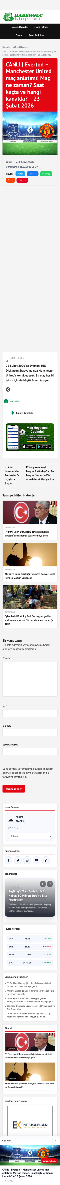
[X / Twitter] (18, 860)
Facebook (32, 173)
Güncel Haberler (20, 26)
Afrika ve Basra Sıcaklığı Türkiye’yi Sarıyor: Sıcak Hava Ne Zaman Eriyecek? (30, 992)
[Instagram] (27, 860)
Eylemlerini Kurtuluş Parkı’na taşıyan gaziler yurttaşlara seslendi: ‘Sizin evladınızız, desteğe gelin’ (30, 1000)
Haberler (6, 47)
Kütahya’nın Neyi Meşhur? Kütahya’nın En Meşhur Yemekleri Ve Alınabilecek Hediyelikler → (40, 475)
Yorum (7, 658)
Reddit (10, 180)
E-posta (7, 725)
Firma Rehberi (41, 26)
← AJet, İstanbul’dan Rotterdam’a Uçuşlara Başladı (12, 475)
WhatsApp (46, 173)
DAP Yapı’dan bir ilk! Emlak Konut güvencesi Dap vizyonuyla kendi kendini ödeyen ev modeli (28, 1015)
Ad (4, 706)
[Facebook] (8, 860)
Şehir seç (13, 827)
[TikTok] (46, 860)
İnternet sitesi (10, 744)
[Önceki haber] (43, 884)
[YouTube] (36, 860)
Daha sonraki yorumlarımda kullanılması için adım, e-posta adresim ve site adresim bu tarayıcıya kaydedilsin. (27, 772)
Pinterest (22, 180)
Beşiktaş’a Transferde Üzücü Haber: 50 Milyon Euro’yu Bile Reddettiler (31, 1007)
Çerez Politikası (36, 35)
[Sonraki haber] (50, 884)
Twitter (20, 173)
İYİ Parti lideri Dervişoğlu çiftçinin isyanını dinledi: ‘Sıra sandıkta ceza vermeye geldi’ (29, 985)
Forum (19, 35)
